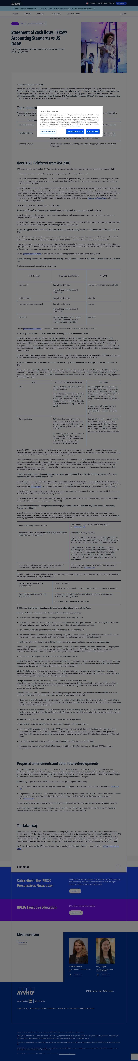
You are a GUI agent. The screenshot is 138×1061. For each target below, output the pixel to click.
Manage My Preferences (48, 131)
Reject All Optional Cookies (75, 131)
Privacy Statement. (77, 126)
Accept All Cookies (92, 131)
